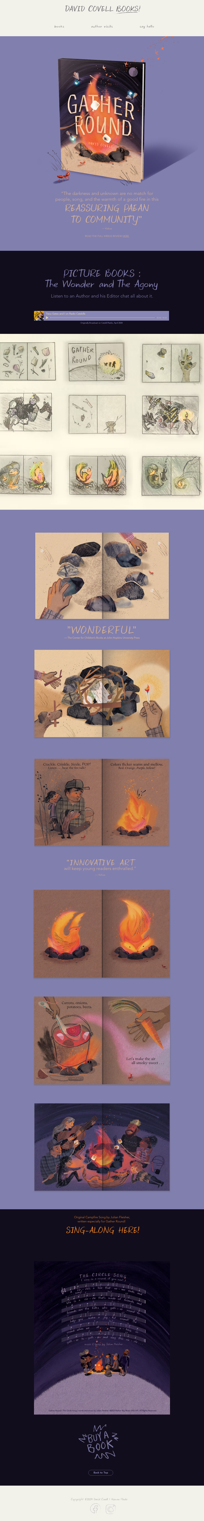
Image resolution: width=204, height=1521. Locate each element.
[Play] (47, 317)
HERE (126, 236)
